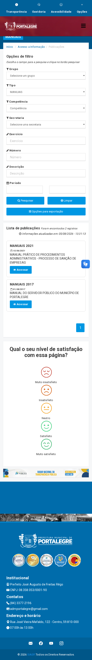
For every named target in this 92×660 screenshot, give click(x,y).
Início (9, 46)
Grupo (13, 69)
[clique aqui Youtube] (51, 643)
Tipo (12, 85)
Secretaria (16, 117)
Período (15, 183)
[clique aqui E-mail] (30, 643)
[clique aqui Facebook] (41, 643)
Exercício (15, 134)
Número (15, 150)
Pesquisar (26, 200)
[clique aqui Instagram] (61, 643)
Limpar (68, 200)
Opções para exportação (47, 211)
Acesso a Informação (31, 46)
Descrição (16, 166)
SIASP (31, 654)
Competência (18, 101)
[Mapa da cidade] (46, 498)
